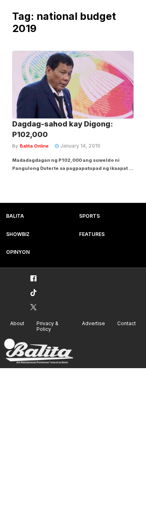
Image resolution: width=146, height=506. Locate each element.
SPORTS (89, 216)
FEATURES (92, 234)
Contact (126, 323)
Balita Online (34, 146)
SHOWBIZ (18, 234)
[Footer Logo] (38, 351)
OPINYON (18, 252)
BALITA (15, 216)
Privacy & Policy (47, 326)
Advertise (93, 323)
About (17, 323)
